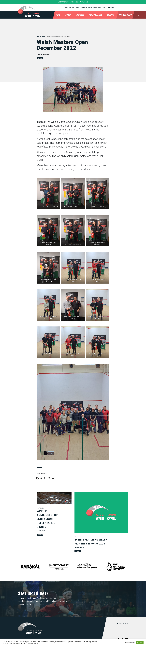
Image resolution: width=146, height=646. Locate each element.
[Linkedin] (45, 478)
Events (110, 15)
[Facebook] (37, 478)
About (77, 7)
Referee (80, 15)
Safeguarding (97, 7)
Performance (95, 15)
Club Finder (110, 7)
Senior (40, 58)
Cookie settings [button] (129, 643)
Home (39, 36)
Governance (83, 7)
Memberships (125, 15)
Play (58, 15)
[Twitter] (41, 478)
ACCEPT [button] (139, 642)
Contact (90, 7)
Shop (103, 7)
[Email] (53, 478)
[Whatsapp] (49, 478)
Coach (68, 15)
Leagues (71, 7)
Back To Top (122, 624)
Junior (40, 534)
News (66, 7)
